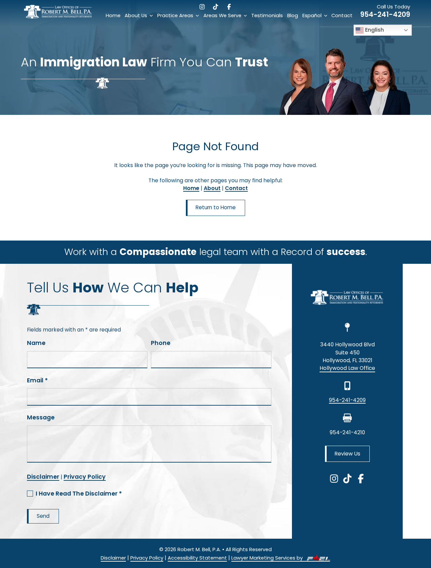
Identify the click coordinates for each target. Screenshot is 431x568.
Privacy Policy (85, 477)
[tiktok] (215, 6)
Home (113, 15)
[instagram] (202, 6)
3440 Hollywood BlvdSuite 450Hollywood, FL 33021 (347, 352)
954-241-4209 (385, 14)
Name (36, 343)
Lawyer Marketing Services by (267, 557)
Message (41, 417)
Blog (292, 15)
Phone (160, 343)
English (374, 30)
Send (43, 515)
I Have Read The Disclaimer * (79, 494)
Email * (37, 380)
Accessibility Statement (197, 557)
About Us (136, 15)
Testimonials (267, 15)
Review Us (347, 453)
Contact (342, 15)
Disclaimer (43, 477)
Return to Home (216, 207)
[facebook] (229, 6)
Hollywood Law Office (347, 368)
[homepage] (58, 18)
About (212, 188)
